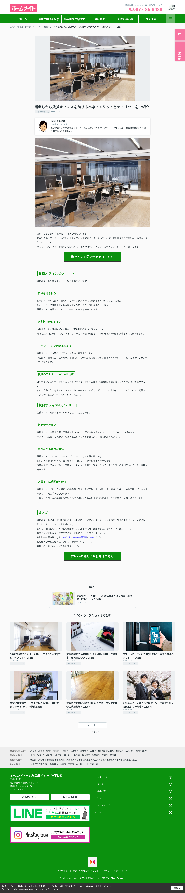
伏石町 (113, 755)
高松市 (33, 751)
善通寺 (71, 764)
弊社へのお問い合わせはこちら (92, 256)
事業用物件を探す (74, 19)
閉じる (177, 887)
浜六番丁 (86, 755)
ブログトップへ (92, 731)
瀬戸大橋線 (67, 760)
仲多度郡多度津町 (106, 751)
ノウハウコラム (42, 112)
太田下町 (58, 755)
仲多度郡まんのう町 (125, 751)
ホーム (23, 19)
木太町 (33, 755)
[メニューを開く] (170, 19)
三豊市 (93, 751)
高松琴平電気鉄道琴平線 (49, 760)
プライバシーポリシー (102, 871)
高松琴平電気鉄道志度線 (125, 760)
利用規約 (85, 871)
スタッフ (99, 784)
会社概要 (100, 19)
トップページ (101, 777)
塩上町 (67, 755)
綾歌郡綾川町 (142, 751)
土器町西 (76, 755)
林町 (40, 755)
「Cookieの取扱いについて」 (29, 889)
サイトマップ (121, 871)
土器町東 (48, 755)
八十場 (79, 764)
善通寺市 (74, 751)
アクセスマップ (102, 805)
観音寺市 (84, 751)
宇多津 (39, 764)
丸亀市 (41, 751)
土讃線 (110, 760)
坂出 (46, 764)
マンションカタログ (68, 871)
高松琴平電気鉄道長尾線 (85, 760)
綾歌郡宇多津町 (53, 751)
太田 (86, 764)
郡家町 (105, 755)
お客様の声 (100, 791)
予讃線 (33, 760)
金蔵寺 (63, 764)
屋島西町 (96, 755)
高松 (98, 764)
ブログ (98, 798)
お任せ (92, 537)
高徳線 (102, 760)
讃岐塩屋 (54, 764)
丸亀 (32, 764)
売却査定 (151, 19)
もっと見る (92, 725)
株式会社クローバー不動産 (75, 537)
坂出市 (65, 751)
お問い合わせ (125, 19)
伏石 (92, 764)
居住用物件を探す (48, 19)
